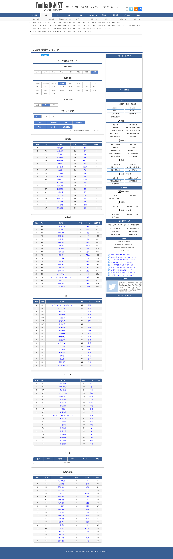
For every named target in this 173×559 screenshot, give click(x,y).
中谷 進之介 (60, 154)
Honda (59, 31)
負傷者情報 (133, 136)
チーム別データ (115, 144)
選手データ (79, 19)
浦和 (49, 22)
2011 (37, 87)
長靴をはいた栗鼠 (124, 241)
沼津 (54, 31)
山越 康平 (63, 425)
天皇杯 (104, 15)
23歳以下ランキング (115, 133)
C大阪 (99, 25)
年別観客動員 (115, 184)
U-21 (78, 72)
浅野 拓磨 (62, 318)
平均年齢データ (115, 150)
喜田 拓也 (60, 167)
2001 (54, 90)
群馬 (49, 25)
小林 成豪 (60, 192)
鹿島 (39, 22)
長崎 (133, 25)
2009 (54, 87)
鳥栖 (118, 22)
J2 (57, 15)
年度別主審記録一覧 (115, 181)
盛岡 (34, 28)
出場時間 (79, 122)
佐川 (69, 31)
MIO (74, 31)
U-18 (53, 72)
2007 (70, 87)
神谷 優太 (63, 406)
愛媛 (118, 25)
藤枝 (74, 28)
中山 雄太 (60, 202)
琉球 (94, 28)
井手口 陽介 (63, 396)
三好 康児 (62, 340)
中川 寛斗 (61, 283)
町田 (69, 25)
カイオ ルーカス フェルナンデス (61, 277)
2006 (78, 87)
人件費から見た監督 (133, 167)
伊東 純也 (60, 157)
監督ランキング (115, 167)
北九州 (128, 25)
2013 (86, 83)
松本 (74, 25)
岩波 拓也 (61, 280)
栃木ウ (44, 31)
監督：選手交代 (115, 170)
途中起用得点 (133, 170)
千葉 (54, 25)
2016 (62, 83)
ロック (89, 31)
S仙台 (39, 31)
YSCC (54, 28)
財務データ (108, 19)
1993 (54, 93)
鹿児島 (89, 28)
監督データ (122, 19)
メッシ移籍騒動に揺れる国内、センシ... (123, 265)
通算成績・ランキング (64, 19)
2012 (94, 83)
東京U (99, 28)
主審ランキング (133, 178)
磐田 (89, 22)
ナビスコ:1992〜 (115, 114)
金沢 (79, 25)
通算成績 (115, 127)
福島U (44, 28)
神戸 (103, 22)
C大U (109, 28)
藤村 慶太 (60, 208)
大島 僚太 (60, 186)
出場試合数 (53, 122)
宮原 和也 (63, 399)
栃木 (49, 28)
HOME (34, 15)
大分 (84, 28)
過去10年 (46, 83)
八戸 (34, 31)
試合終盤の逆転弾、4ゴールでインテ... (123, 257)
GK (70, 116)
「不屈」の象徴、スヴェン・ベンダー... (123, 275)
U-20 (70, 72)
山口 (123, 25)
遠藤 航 (60, 164)
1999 (70, 90)
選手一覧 (115, 124)
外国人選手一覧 (133, 124)
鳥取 (79, 28)
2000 (62, 90)
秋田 (39, 28)
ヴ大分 (84, 31)
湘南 (74, 22)
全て (37, 105)
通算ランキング (115, 234)
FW (46, 116)
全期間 (38, 83)
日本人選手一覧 (133, 231)
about (138, 15)
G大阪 (99, 22)
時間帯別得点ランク (133, 133)
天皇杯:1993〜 (133, 114)
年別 (115, 195)
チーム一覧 (133, 144)
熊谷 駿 (62, 356)
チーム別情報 (50, 19)
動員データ (94, 19)
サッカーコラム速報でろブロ (124, 244)
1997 (86, 90)
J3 (69, 15)
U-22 (86, 72)
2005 (86, 87)
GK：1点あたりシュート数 (115, 130)
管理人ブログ (133, 234)
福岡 (113, 22)
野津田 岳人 (62, 337)
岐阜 (84, 25)
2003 (37, 90)
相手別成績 (115, 217)
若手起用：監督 (115, 164)
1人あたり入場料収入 (115, 153)
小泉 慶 (60, 170)
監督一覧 (133, 164)
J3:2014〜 (115, 111)
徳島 (113, 25)
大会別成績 (133, 195)
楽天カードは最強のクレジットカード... (123, 270)
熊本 (138, 25)
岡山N (79, 31)
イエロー (40, 127)
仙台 (34, 22)
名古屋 (94, 22)
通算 (40, 122)
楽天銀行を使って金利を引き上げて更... (123, 272)
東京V (59, 25)
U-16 (37, 72)
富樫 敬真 (62, 321)
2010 (45, 87)
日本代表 (115, 15)
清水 (89, 25)
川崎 (64, 22)
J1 (46, 15)
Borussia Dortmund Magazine (124, 247)
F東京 (59, 22)
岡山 (103, 25)
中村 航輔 (60, 173)
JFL (81, 15)
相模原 (59, 28)
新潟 (84, 22)
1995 (37, 93)
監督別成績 (115, 214)
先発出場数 (66, 127)
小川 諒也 (60, 205)
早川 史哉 (63, 441)
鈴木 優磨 (60, 176)
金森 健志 (60, 151)
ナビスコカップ (92, 15)
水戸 (44, 25)
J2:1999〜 (133, 108)
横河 (49, 31)
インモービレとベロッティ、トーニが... (123, 260)
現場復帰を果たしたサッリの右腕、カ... (123, 262)
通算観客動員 (133, 181)
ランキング (133, 147)
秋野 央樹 (63, 431)
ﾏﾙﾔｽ (64, 31)
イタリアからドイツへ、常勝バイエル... (123, 267)
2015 (70, 83)
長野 (64, 28)
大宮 (44, 22)
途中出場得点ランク (115, 136)
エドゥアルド (60, 195)
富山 (69, 28)
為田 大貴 (63, 422)
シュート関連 (133, 156)
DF (62, 116)
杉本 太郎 (62, 352)
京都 (94, 25)
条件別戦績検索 (115, 156)
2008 (62, 87)
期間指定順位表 (115, 116)
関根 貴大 (60, 148)
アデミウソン (60, 179)
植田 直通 (60, 189)
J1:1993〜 (115, 108)
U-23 (94, 72)
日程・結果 (36, 19)
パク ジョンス (62, 346)
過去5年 (53, 83)
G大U (104, 28)
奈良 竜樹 (61, 541)
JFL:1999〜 (133, 111)
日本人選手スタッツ (133, 228)
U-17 (45, 72)
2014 (78, 83)
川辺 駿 (63, 409)
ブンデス (127, 15)
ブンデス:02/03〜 (115, 228)
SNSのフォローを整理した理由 (121, 254)
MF (54, 116)
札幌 (34, 25)
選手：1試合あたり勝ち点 (133, 127)
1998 (78, 90)
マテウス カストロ (62, 365)
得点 (66, 122)
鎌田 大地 (60, 198)
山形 (39, 25)
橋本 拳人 (60, 160)
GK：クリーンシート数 (133, 130)
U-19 (62, 72)
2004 (94, 87)
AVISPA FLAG (124, 251)
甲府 (79, 22)
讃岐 (108, 25)
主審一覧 (115, 178)
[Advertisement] (86, 40)
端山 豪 (62, 359)
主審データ (137, 19)
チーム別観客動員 (133, 153)
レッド (53, 127)
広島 (108, 22)
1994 (45, 93)
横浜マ (69, 22)
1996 (94, 90)
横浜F (64, 25)
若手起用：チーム (133, 150)
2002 (45, 90)
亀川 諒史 (60, 183)
